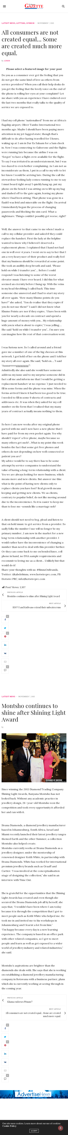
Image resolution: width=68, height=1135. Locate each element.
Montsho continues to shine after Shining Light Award (33, 712)
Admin (7, 61)
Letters (20, 23)
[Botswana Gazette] (34, 6)
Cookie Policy (9, 1126)
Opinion (30, 23)
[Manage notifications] (60, 1128)
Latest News (8, 23)
